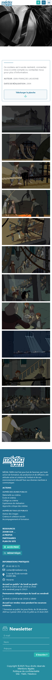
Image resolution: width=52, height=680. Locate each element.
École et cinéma (9, 498)
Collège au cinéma (10, 500)
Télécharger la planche (25, 92)
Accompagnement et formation (16, 519)
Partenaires (9, 538)
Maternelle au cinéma (12, 495)
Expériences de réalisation (13, 503)
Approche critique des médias (15, 506)
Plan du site (9, 541)
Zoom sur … (9, 531)
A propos (7, 535)
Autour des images (10, 514)
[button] (49, 3)
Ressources (9, 528)
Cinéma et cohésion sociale (14, 516)
